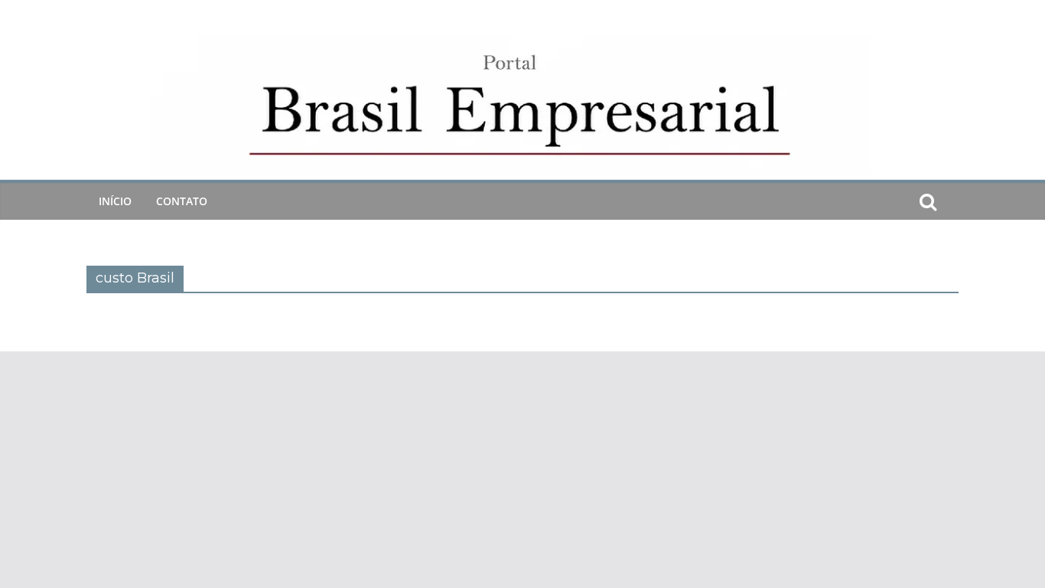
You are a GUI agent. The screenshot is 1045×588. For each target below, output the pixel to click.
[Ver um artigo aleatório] (952, 201)
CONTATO (181, 201)
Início (115, 201)
